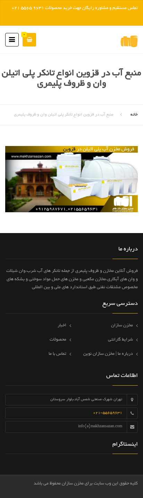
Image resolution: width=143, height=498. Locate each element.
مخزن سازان (122, 325)
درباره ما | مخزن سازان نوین (108, 354)
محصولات (58, 339)
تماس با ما (57, 354)
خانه (134, 114)
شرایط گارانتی (120, 339)
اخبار (62, 325)
